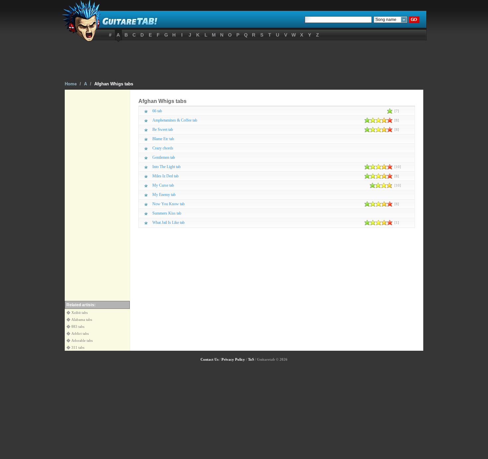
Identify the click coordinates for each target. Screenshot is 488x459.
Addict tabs (80, 333)
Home (71, 83)
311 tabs (77, 347)
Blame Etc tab (163, 139)
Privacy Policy (233, 359)
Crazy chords (162, 148)
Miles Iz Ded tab (165, 176)
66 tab (157, 111)
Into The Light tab (166, 166)
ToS (251, 359)
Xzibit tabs (79, 313)
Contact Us (209, 359)
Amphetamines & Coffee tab (174, 120)
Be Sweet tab (162, 129)
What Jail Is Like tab (168, 222)
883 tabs (77, 326)
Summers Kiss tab (166, 213)
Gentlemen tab (163, 157)
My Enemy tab (164, 194)
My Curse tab (163, 185)
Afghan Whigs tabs (113, 83)
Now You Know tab (168, 204)
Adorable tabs (82, 340)
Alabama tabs (81, 319)
